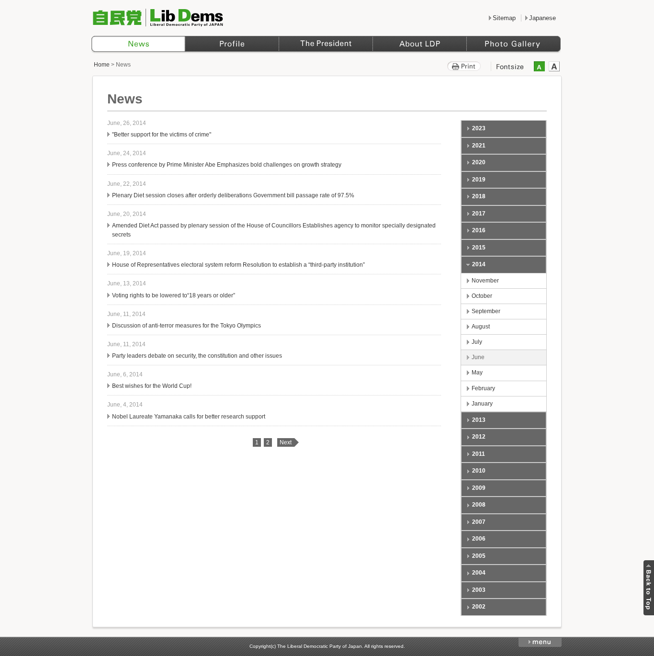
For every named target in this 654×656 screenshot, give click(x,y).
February (483, 388)
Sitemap (504, 18)
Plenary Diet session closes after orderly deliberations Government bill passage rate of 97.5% (233, 195)
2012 (478, 436)
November (485, 280)
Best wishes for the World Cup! (152, 386)
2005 (478, 556)
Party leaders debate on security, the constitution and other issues (197, 355)
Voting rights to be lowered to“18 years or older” (173, 295)
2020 (478, 162)
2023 (478, 128)
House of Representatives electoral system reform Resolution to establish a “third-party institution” (238, 264)
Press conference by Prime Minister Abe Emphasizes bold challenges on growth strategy (226, 164)
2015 (478, 247)
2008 (478, 504)
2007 (478, 522)
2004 (478, 572)
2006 (478, 538)
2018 (478, 196)
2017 (478, 213)
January (482, 403)
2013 (478, 420)
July (477, 342)
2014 (478, 264)
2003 (478, 590)
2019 (478, 179)
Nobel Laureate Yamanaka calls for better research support (188, 416)
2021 (478, 145)
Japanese (542, 18)
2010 (478, 470)
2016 (478, 230)
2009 (478, 488)
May (477, 372)
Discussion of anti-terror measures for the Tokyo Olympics (186, 325)
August (481, 326)
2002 (478, 606)
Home (102, 64)
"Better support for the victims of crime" (161, 134)
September (486, 311)
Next (286, 442)
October (482, 296)
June (478, 357)
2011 (478, 454)
